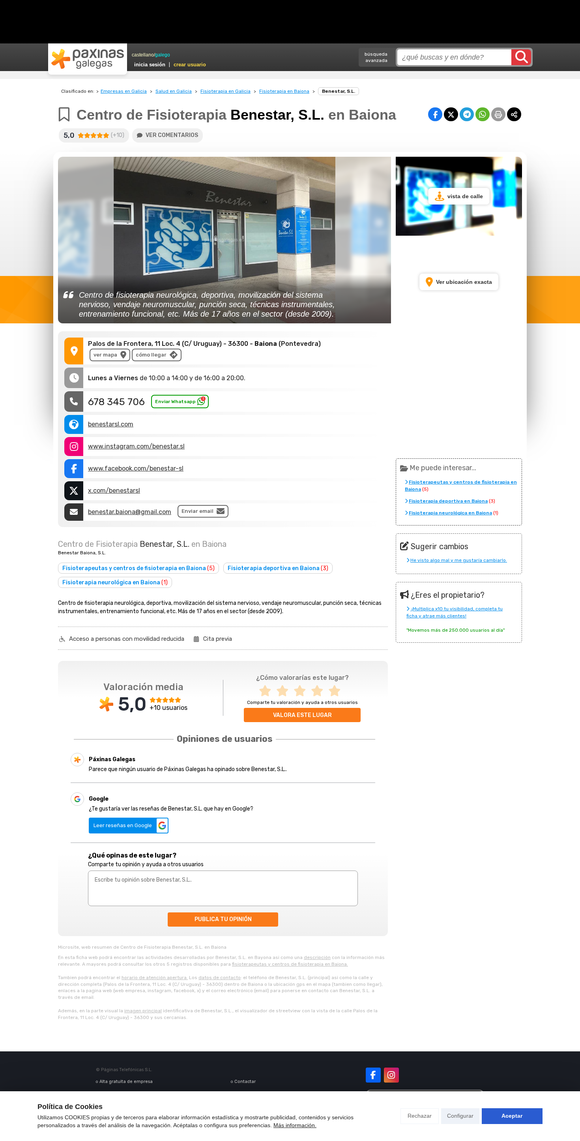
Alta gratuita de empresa (126, 1081)
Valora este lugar (302, 715)
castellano (143, 55)
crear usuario (190, 65)
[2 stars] (285, 691)
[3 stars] (302, 691)
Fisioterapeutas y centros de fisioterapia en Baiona (138, 568)
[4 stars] (319, 691)
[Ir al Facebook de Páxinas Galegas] (373, 1075)
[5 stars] (337, 691)
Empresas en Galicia (124, 91)
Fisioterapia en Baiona (284, 91)
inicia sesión (149, 65)
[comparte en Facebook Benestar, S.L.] (435, 114)
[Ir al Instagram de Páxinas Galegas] (391, 1075)
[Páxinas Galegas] (87, 59)
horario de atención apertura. (155, 977)
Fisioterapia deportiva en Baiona (278, 568)
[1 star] (267, 691)
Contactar (245, 1081)
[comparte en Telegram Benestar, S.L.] (467, 114)
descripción (317, 957)
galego (162, 55)
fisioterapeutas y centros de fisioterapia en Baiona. (290, 964)
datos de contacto (219, 977)
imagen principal (143, 1010)
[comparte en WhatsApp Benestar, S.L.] (482, 114)
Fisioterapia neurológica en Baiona (115, 582)
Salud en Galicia (173, 91)
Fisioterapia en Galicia (225, 91)
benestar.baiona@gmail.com (129, 512)
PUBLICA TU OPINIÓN (223, 919)
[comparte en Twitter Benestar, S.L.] (451, 114)
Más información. (294, 1125)
